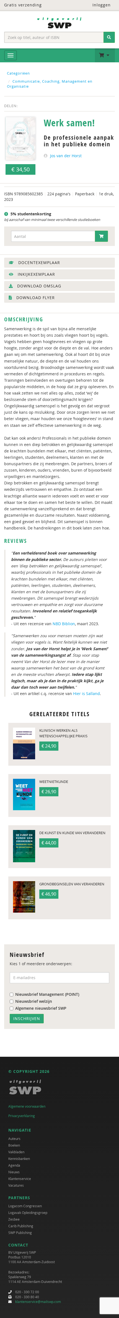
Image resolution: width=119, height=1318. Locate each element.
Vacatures (16, 1185)
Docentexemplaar (38, 262)
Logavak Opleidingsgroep (27, 1212)
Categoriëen (18, 73)
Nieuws (14, 1172)
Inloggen (101, 5)
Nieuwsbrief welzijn (33, 1001)
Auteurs (14, 1138)
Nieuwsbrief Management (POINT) (47, 994)
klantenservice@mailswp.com (38, 1301)
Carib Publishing (20, 1226)
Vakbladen (16, 1152)
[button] (105, 55)
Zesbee (14, 1219)
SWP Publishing (20, 1232)
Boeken (14, 1145)
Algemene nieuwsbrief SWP (40, 1008)
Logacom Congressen (25, 1206)
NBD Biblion (64, 623)
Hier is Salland (86, 693)
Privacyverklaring (21, 1115)
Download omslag (38, 286)
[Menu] (10, 55)
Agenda (14, 1165)
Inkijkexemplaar (35, 274)
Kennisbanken (19, 1158)
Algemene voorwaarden (26, 1106)
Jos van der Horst (66, 155)
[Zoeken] (109, 37)
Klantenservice (19, 1178)
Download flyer (35, 297)
